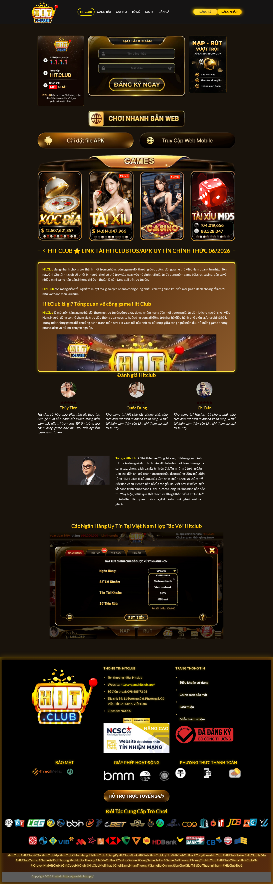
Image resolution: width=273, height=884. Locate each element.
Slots (149, 11)
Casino (121, 11)
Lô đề (136, 11)
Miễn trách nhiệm (192, 719)
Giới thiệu (187, 707)
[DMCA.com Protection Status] (136, 720)
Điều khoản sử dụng (194, 682)
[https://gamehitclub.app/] (52, 12)
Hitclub (86, 11)
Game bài (104, 11)
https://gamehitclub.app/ (138, 684)
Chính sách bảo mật (193, 694)
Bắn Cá (164, 11)
